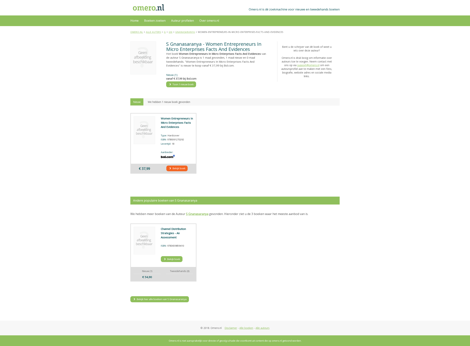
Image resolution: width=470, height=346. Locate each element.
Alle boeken (246, 328)
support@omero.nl (308, 65)
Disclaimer (231, 328)
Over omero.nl (209, 21)
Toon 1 (183, 84)
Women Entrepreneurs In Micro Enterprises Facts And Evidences (177, 122)
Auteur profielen (182, 21)
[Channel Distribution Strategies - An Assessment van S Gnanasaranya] (144, 240)
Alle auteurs (263, 328)
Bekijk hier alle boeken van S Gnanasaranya (161, 299)
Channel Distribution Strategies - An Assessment (173, 233)
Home (134, 21)
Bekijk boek (178, 168)
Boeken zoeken (155, 21)
